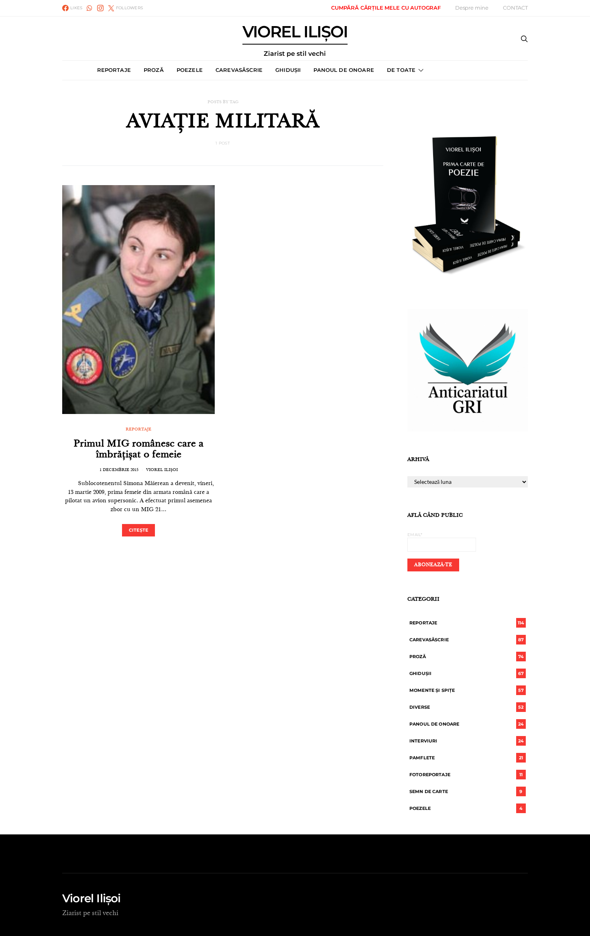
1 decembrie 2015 (119, 470)
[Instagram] (100, 8)
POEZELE (190, 70)
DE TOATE (401, 70)
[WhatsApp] (89, 8)
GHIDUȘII (288, 70)
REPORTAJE (114, 70)
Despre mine (471, 7)
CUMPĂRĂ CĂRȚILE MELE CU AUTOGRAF (386, 7)
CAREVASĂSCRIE (239, 70)
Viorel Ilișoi (162, 470)
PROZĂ (154, 70)
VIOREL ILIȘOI (295, 40)
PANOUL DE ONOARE (343, 70)
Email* (415, 534)
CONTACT (515, 7)
